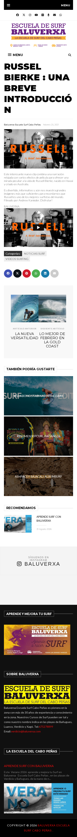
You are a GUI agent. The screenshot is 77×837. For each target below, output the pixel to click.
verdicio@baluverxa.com (26, 731)
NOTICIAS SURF (34, 253)
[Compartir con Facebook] (8, 273)
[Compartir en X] (17, 273)
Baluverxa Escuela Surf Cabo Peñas (22, 124)
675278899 (46, 726)
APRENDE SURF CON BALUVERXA (29, 766)
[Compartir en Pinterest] (27, 273)
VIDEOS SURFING (17, 259)
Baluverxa (42, 564)
